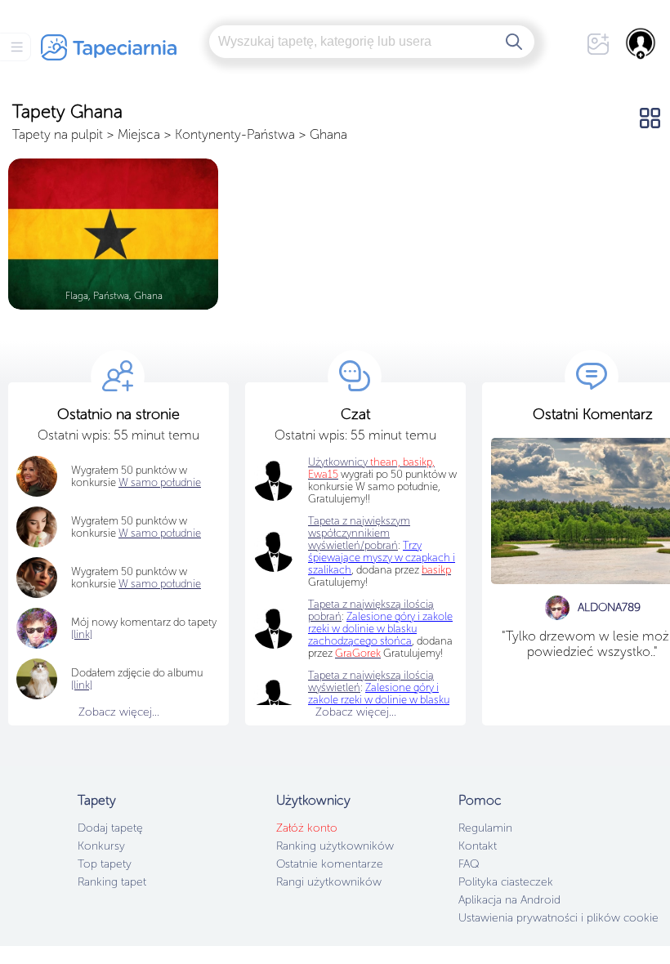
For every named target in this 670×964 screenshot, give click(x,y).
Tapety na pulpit (57, 134)
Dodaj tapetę (110, 828)
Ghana (328, 134)
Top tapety (105, 864)
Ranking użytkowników (335, 846)
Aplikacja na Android (509, 900)
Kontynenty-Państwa (235, 134)
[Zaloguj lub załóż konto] (641, 43)
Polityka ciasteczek (505, 882)
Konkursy (101, 846)
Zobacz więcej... (118, 712)
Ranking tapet (112, 882)
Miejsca (139, 134)
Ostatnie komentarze (329, 864)
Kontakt (477, 846)
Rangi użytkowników (329, 882)
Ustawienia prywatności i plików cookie (558, 918)
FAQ (468, 864)
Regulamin (485, 828)
